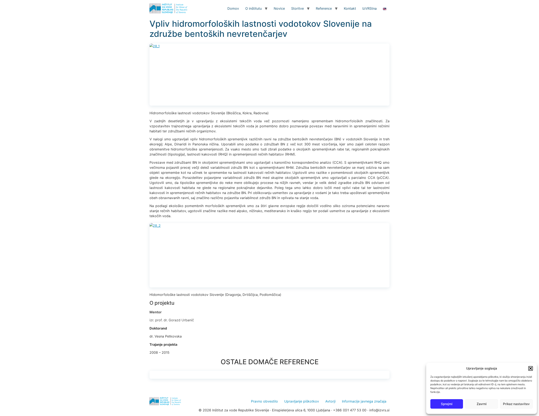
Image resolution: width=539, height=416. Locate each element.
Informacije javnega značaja (364, 401)
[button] (530, 368)
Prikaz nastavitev (516, 404)
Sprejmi (446, 404)
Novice (279, 8)
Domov (233, 8)
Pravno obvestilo (264, 401)
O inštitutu (253, 8)
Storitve (297, 8)
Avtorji (330, 401)
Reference (324, 8)
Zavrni (482, 404)
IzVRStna (369, 8)
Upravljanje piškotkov (301, 401)
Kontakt (350, 8)
